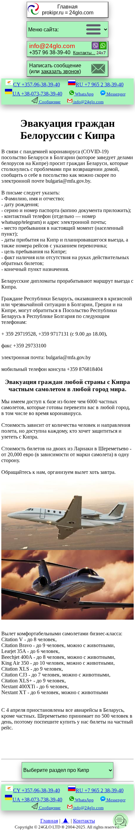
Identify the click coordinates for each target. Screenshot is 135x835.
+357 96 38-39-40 (62, 48)
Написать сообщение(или (55, 68)
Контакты (84, 821)
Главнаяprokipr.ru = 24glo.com (67, 9)
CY (36, 84)
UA (37, 93)
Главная (49, 821)
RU (100, 84)
